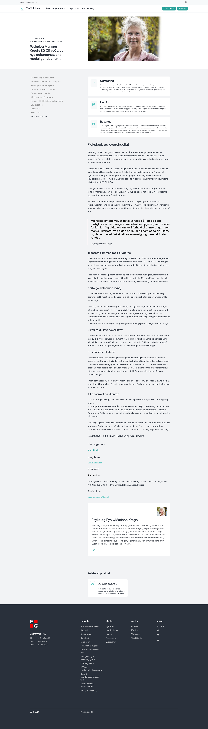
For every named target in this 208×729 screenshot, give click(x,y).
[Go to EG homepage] (34, 624)
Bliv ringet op (37, 105)
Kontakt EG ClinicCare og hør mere (47, 101)
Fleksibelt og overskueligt (42, 78)
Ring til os (35, 109)
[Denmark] (186, 2)
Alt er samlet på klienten (42, 97)
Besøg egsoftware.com (29, 2)
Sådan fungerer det (54, 8)
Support (73, 8)
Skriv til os (35, 113)
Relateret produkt (39, 117)
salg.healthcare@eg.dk (98, 497)
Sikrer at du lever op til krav (43, 89)
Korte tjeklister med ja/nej (42, 86)
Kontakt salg (88, 8)
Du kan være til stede (40, 93)
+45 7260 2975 (95, 463)
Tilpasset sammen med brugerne (46, 82)
